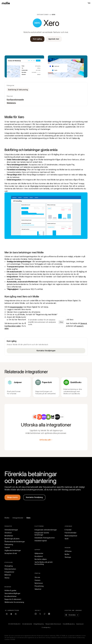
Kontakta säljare (41, 559)
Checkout (8, 533)
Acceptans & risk (10, 553)
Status (6, 578)
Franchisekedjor (70, 533)
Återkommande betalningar (14, 541)
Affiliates (68, 551)
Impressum (79, 624)
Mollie (6, 518)
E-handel (68, 530)
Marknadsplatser (71, 536)
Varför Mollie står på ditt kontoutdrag (44, 563)
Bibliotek (7, 575)
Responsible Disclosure (53, 624)
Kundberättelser (10, 596)
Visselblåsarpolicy (69, 624)
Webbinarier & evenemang (14, 602)
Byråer (67, 554)
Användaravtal (27, 624)
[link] (35, 417)
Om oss (37, 577)
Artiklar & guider (10, 590)
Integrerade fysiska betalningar (42, 534)
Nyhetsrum (39, 583)
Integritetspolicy (38, 624)
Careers (37, 580)
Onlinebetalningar (11, 530)
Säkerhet (38, 589)
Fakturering (8, 544)
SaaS (66, 539)
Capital (7, 547)
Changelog (8, 566)
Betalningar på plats (11, 539)
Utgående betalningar (12, 550)
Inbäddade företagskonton (45, 538)
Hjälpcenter (39, 553)
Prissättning (39, 586)
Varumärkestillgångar (12, 593)
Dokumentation (10, 569)
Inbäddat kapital (41, 541)
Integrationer (18, 518)
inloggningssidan (16, 307)
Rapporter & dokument (12, 599)
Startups (68, 557)
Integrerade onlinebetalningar (46, 530)
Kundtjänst (39, 556)
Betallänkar (8, 536)
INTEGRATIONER (42, 15)
